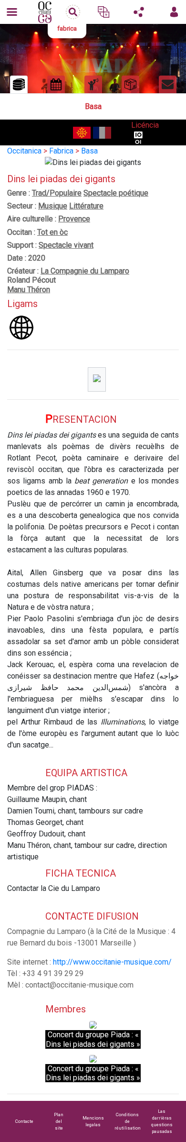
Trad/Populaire (57, 193)
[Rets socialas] (138, 12)
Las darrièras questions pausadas (162, 1121)
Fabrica (61, 150)
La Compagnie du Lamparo (85, 270)
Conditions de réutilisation (127, 1121)
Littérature (86, 205)
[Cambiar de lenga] (103, 12)
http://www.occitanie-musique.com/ (112, 961)
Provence (74, 218)
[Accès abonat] (174, 12)
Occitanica (24, 150)
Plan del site (58, 1121)
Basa (89, 150)
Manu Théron (28, 289)
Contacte (24, 1121)
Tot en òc (52, 232)
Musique (52, 205)
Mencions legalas (93, 1121)
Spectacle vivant (66, 245)
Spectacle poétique (115, 193)
